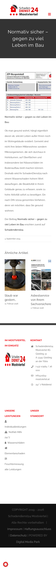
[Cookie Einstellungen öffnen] (5, 566)
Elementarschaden (15, 453)
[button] (7, 284)
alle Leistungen (13, 469)
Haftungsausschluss (38, 529)
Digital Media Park (28, 541)
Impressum (14, 529)
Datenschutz (18, 535)
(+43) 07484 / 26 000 (44, 368)
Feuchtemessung (14, 464)
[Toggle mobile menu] (49, 14)
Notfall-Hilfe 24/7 (13, 435)
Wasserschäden (16, 442)
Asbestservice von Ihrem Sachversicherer (41, 300)
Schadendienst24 (14, 229)
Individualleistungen (15, 426)
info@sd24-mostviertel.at (43, 377)
